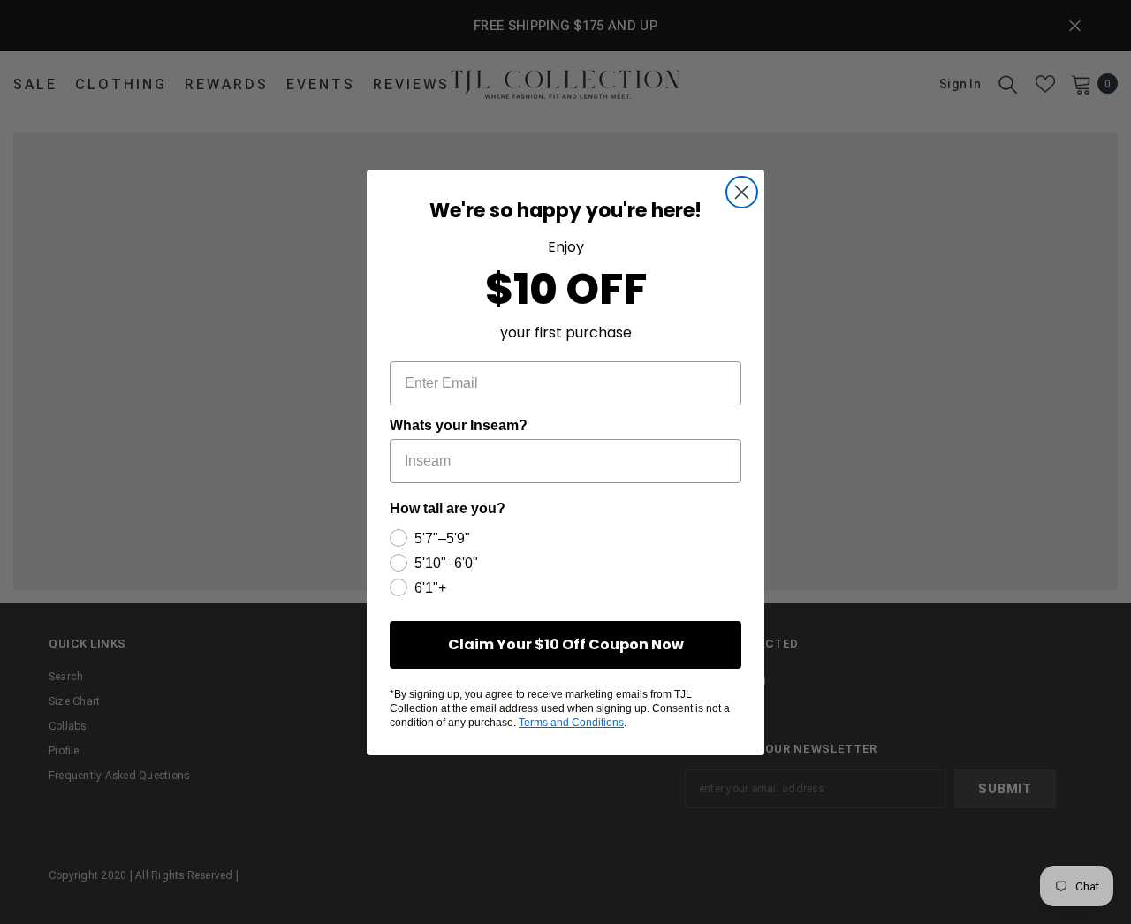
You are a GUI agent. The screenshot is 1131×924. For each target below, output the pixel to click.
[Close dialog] (741, 192)
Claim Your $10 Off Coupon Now (566, 644)
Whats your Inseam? (459, 425)
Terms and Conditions (571, 722)
